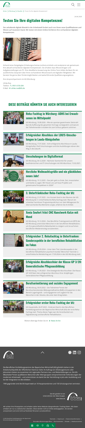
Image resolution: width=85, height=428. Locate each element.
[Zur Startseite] (5, 5)
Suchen (73, 4)
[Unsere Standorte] (42, 425)
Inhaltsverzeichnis (77, 421)
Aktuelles (19, 11)
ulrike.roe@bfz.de (18, 88)
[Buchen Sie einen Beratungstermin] (32, 425)
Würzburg (12, 11)
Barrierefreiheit (58, 421)
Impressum (61, 419)
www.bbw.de (60, 399)
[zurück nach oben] (42, 352)
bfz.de (5, 11)
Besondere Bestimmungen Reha (42, 421)
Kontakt (67, 421)
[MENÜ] (78, 4)
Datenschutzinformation (73, 419)
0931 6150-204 (18, 86)
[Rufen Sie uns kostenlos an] (52, 425)
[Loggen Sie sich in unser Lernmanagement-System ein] (37, 425)
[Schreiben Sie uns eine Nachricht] (47, 425)
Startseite (52, 419)
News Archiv (56, 321)
